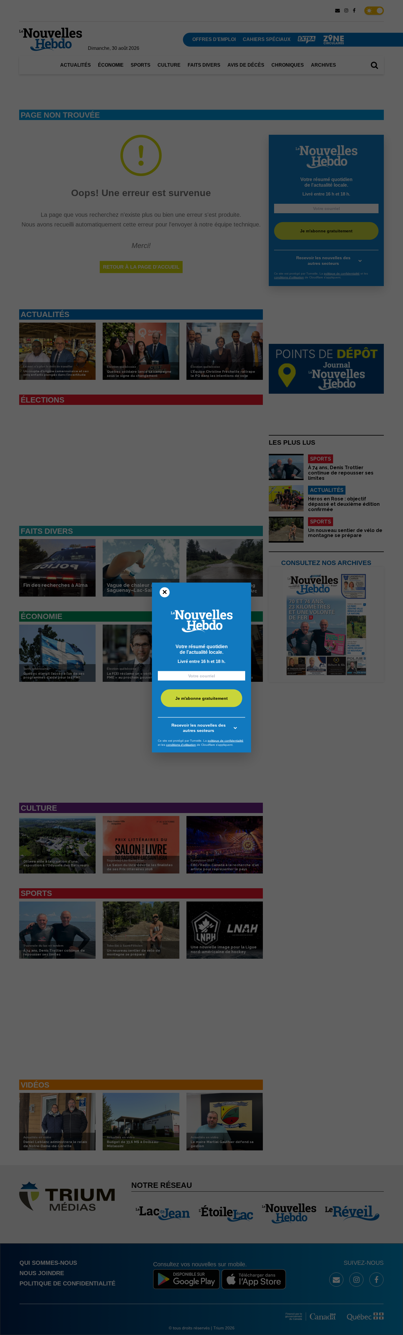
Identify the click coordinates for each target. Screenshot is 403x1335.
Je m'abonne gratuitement (201, 698)
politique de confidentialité (225, 740)
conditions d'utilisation (181, 744)
